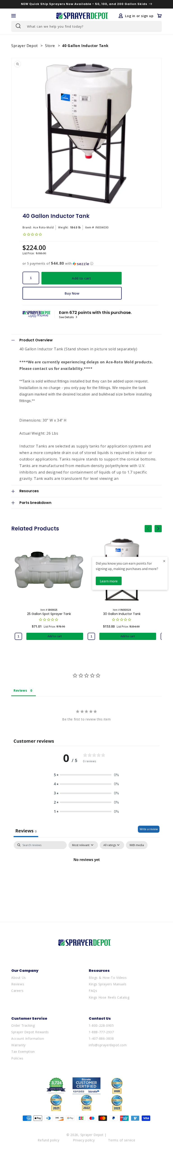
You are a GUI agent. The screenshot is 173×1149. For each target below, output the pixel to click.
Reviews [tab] (20, 690)
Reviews (17, 984)
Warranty (18, 1045)
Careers (17, 990)
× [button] (164, 561)
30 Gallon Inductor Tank (122, 614)
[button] (13, 16)
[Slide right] (158, 528)
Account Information (27, 1038)
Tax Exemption (23, 1051)
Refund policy (48, 1140)
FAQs (93, 990)
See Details (67, 317)
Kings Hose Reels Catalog (109, 997)
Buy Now (72, 293)
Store (50, 45)
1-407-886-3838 (101, 1038)
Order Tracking (23, 1025)
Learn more (109, 581)
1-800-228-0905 (101, 1025)
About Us (18, 977)
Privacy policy (84, 1140)
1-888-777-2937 (101, 1032)
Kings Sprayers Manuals (107, 984)
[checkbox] (137, 845)
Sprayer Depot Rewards (30, 1032)
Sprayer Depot (25, 45)
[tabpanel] (86, 875)
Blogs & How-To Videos (108, 977)
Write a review (149, 829)
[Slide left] (148, 528)
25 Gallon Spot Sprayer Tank (49, 614)
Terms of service (121, 1140)
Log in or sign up (139, 16)
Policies (17, 1058)
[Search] (17, 26)
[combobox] (86, 26)
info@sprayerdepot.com (108, 1045)
